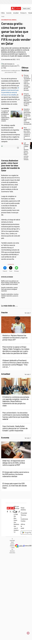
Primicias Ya (23, 13)
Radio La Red (26, 8)
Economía (8, 13)
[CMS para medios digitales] (27, 545)
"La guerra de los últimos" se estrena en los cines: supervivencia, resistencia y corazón (5, 116)
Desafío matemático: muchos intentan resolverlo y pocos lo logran (9, 295)
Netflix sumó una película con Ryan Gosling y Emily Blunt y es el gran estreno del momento (10, 282)
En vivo (18, 8)
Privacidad (24, 513)
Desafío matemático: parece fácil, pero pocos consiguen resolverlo (9, 289)
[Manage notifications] (28, 633)
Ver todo (27, 313)
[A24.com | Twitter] (10, 511)
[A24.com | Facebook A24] (7, 511)
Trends (2, 16)
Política (3, 13)
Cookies (23, 521)
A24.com (16, 506)
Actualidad (16, 13)
